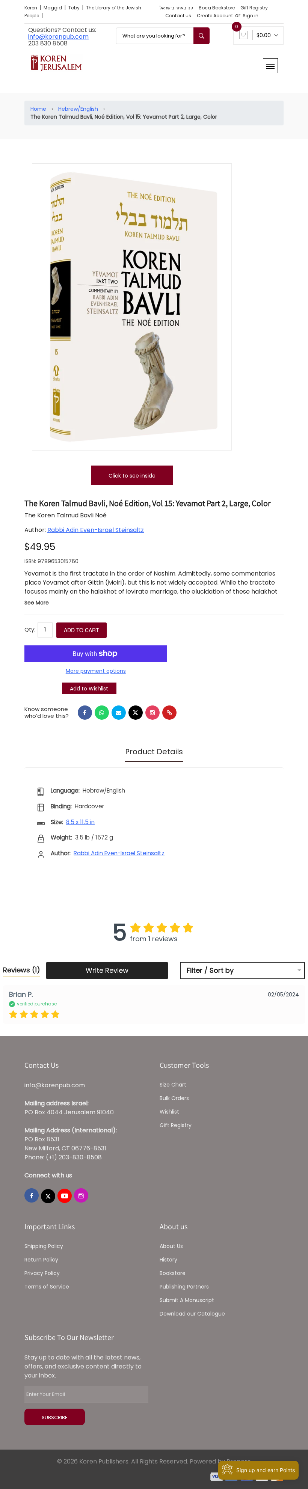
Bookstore (173, 1273)
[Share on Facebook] (85, 712)
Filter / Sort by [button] (210, 970)
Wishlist (169, 1111)
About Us (171, 1246)
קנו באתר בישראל (176, 8)
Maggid (53, 8)
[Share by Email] (119, 712)
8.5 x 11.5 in (80, 822)
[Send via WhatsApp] (102, 712)
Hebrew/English (78, 109)
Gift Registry (254, 8)
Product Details (154, 751)
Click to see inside (132, 475)
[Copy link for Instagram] (152, 712)
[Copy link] (169, 712)
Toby (74, 8)
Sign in (250, 15)
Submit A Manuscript (187, 1300)
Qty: (29, 629)
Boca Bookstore (217, 8)
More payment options (96, 671)
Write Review (107, 970)
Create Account (215, 15)
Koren (31, 8)
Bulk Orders (174, 1098)
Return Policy (41, 1259)
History (168, 1259)
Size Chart (173, 1084)
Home (38, 109)
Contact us (178, 15)
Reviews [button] (21, 970)
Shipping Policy (43, 1246)
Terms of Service (46, 1286)
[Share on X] (135, 712)
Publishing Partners (184, 1286)
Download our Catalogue (192, 1313)
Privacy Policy (42, 1273)
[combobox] (163, 35)
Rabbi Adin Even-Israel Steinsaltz (95, 530)
